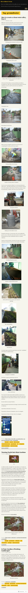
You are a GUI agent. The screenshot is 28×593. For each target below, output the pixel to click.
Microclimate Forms (6, 1)
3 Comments (3, 544)
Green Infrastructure (6, 444)
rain (21, 540)
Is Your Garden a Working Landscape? (10, 550)
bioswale (7, 442)
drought (6, 540)
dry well (11, 442)
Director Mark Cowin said (19, 479)
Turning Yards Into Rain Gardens (13, 452)
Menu (26, 8)
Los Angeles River (19, 438)
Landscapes (13, 537)
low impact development (21, 583)
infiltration (17, 540)
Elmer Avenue (8, 438)
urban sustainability (5, 446)
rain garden (21, 444)
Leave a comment (4, 448)
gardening (7, 583)
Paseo (11, 440)
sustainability (15, 440)
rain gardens (4, 542)
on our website (14, 514)
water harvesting (14, 446)
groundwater (13, 444)
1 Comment (3, 587)
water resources (16, 542)
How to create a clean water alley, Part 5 (13, 18)
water (8, 585)
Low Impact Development (21, 537)
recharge (9, 542)
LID (17, 444)
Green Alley (13, 438)
